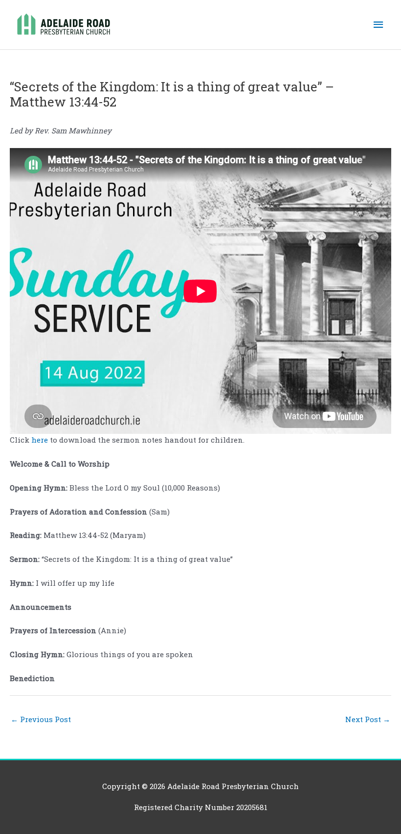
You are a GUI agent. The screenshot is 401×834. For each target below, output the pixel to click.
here (40, 440)
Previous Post (41, 719)
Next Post (367, 719)
